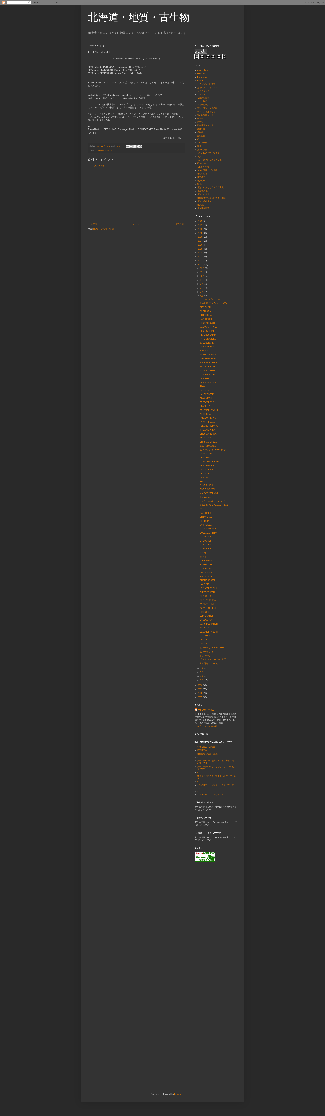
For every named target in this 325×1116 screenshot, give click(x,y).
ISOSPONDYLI (206, 390)
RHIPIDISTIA (206, 315)
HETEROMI (205, 473)
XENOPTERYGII (207, 323)
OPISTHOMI (205, 457)
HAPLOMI (204, 477)
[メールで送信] (127, 146)
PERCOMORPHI (207, 347)
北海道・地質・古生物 (139, 17)
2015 (200, 249)
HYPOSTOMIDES (208, 339)
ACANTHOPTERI (208, 608)
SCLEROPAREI (207, 343)
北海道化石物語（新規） (208, 754)
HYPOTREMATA (207, 422)
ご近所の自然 (203, 98)
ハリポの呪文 (203, 105)
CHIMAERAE (206, 517)
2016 (200, 245)
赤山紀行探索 (203, 167)
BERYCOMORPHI (208, 354)
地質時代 (201, 180)
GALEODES (205, 513)
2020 (200, 229)
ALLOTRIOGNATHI (208, 359)
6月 (202, 292)
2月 (202, 676)
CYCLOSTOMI (206, 620)
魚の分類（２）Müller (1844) (213, 647)
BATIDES (204, 509)
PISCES (108, 150)
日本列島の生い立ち (209, 663)
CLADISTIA (205, 406)
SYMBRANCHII (207, 485)
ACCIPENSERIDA (208, 529)
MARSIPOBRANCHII (209, 624)
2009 (200, 689)
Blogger (177, 1094)
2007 (200, 697)
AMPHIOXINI (206, 560)
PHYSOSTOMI (206, 596)
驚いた (203, 556)
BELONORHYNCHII (209, 410)
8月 (202, 284)
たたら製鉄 (202, 101)
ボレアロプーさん (206, 710)
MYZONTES (205, 545)
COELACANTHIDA (208, 533)
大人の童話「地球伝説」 (208, 170)
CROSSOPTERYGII (209, 434)
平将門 (203, 552)
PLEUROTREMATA (209, 426)
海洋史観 (201, 129)
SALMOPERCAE (207, 366)
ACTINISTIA (205, 311)
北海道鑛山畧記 (204, 201)
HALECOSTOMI (207, 394)
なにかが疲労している (210, 299)
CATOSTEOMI (206, 469)
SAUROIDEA (206, 525)
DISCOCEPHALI (207, 331)
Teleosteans (205, 497)
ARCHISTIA (205, 414)
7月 (202, 288)
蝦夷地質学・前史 (205, 125)
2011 (200, 264)
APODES (204, 481)
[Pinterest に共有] (140, 146)
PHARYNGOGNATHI (209, 600)
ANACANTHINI (207, 604)
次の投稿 (93, 224)
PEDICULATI (206, 453)
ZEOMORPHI (206, 351)
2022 (200, 221)
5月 (202, 296)
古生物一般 (202, 142)
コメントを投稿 (99, 165)
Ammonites (202, 70)
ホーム (136, 224)
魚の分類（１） (207, 651)
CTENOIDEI (205, 541)
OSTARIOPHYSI (207, 489)
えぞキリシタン (204, 91)
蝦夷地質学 (202, 750)
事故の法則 (205, 655)
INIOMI (203, 386)
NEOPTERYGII (206, 438)
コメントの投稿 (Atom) (103, 229)
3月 (202, 672)
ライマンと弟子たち (206, 112)
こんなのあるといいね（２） (213, 501)
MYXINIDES (205, 548)
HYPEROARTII (206, 568)
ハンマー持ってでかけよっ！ (210, 794)
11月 (202, 272)
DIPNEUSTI (205, 307)
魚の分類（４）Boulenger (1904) (215, 450)
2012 (200, 261)
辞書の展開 (202, 149)
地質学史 (201, 177)
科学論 (200, 122)
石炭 (199, 156)
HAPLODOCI (206, 319)
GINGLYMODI (206, 398)
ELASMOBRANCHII (209, 632)
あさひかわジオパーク (207, 87)
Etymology (100, 150)
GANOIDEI (205, 636)
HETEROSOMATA (208, 335)
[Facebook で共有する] (137, 146)
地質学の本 (202, 174)
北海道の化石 (203, 191)
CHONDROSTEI (207, 580)
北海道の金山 (203, 194)
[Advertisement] (136, 195)
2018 (200, 237)
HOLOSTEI (205, 584)
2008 (200, 693)
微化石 (200, 184)
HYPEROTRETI (207, 564)
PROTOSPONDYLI (208, 402)
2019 (200, 233)
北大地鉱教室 (203, 208)
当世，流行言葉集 (208, 446)
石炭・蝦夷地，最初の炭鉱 (209, 160)
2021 (200, 225)
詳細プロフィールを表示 (206, 726)
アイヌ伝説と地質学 (206, 84)
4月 (202, 668)
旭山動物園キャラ (205, 115)
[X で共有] (134, 146)
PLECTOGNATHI (207, 592)
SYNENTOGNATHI (208, 374)
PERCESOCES (207, 465)
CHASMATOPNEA (208, 442)
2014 (200, 253)
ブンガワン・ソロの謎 (207, 108)
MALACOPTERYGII (209, 493)
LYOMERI (204, 378)
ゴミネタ (201, 94)
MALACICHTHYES (208, 327)
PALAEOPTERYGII (208, 418)
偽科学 (200, 132)
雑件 (199, 146)
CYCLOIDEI (205, 537)
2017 (200, 241)
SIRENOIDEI (205, 612)
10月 (202, 276)
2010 (200, 685)
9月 (202, 280)
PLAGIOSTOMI (206, 576)
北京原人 (201, 205)
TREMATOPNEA (207, 430)
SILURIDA (204, 521)
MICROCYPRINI (207, 370)
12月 (202, 268)
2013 (200, 257)
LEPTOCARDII (206, 616)
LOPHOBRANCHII (208, 588)
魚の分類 (201, 136)
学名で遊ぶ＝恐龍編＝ (207, 747)
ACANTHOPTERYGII (209, 461)
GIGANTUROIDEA (208, 382)
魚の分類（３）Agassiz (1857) (214, 505)
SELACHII (204, 628)
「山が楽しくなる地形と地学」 (214, 659)
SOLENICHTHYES (208, 362)
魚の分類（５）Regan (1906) (213, 303)
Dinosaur (201, 73)
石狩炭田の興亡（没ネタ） (209, 153)
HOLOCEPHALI (207, 572)
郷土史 (200, 139)
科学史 (200, 118)
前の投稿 (180, 224)
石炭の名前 (202, 163)
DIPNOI (203, 639)
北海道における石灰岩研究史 (210, 187)
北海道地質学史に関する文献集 (211, 198)
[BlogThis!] (131, 146)
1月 (202, 680)
